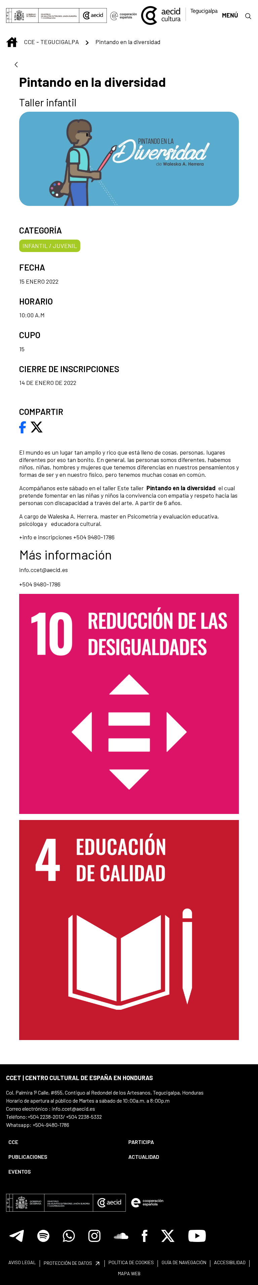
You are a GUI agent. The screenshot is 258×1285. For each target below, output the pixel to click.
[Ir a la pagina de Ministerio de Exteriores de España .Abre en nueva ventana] (42, 15)
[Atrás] (16, 65)
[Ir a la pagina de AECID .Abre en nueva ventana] (93, 15)
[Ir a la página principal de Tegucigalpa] (179, 15)
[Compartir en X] (37, 426)
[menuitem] (62, 1142)
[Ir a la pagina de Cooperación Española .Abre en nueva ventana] (123, 15)
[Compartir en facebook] (22, 426)
